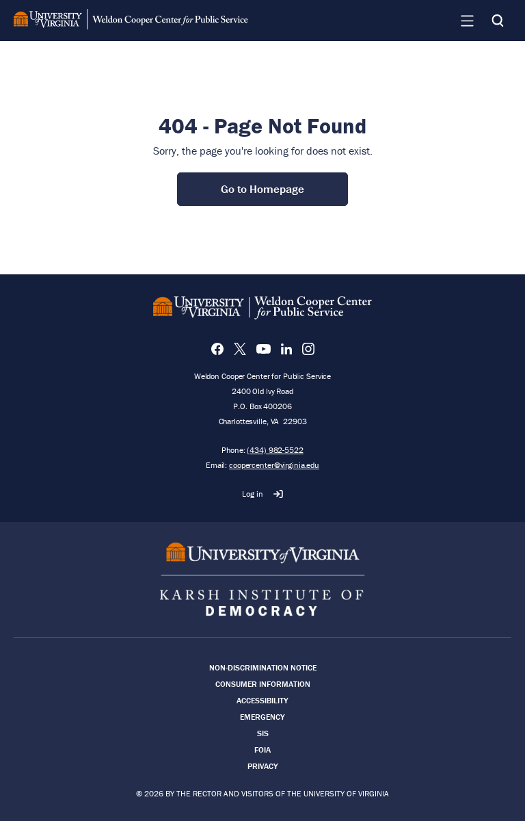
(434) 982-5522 (275, 450)
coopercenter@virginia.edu (274, 465)
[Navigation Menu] (467, 20)
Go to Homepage (262, 188)
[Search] (497, 20)
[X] (240, 349)
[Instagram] (308, 349)
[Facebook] (217, 349)
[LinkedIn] (286, 348)
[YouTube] (263, 349)
